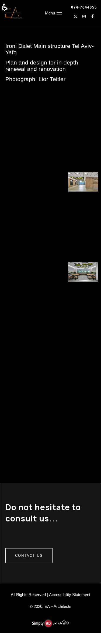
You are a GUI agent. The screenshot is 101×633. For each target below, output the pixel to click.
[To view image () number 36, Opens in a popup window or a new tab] (18, 362)
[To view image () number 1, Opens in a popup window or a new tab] (13, 98)
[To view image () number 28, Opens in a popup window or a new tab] (51, 294)
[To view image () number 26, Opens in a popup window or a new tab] (83, 272)
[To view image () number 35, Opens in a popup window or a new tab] (83, 340)
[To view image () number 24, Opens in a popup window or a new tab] (18, 272)
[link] (92, 16)
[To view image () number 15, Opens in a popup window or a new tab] (18, 204)
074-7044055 (84, 7)
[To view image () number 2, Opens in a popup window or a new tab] (13, 116)
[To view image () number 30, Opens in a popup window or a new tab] (18, 317)
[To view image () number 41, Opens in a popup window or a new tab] (83, 385)
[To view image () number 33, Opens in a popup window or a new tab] (18, 340)
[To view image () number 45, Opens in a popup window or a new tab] (18, 430)
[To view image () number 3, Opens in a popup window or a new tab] (50, 107)
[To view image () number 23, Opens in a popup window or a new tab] (83, 249)
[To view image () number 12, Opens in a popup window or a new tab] (18, 182)
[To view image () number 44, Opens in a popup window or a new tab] (83, 407)
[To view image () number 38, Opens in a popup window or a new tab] (83, 362)
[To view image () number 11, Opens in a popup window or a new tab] (83, 159)
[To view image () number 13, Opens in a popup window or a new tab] (51, 182)
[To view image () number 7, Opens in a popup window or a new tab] (51, 136)
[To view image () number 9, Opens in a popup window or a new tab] (18, 159)
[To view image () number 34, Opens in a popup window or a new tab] (51, 340)
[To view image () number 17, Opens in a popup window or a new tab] (83, 204)
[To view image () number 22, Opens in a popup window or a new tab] (51, 249)
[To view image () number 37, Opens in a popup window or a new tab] (51, 362)
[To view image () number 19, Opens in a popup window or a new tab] (51, 227)
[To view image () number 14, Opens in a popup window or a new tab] (83, 182)
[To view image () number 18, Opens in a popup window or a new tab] (18, 227)
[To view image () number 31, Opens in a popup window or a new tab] (51, 317)
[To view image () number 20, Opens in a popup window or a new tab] (83, 227)
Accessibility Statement (69, 594)
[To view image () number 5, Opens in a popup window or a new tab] (88, 116)
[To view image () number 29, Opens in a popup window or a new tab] (83, 294)
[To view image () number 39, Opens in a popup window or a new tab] (18, 385)
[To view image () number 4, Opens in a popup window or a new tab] (88, 98)
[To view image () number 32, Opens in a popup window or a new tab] (83, 317)
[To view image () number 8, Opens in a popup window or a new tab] (83, 136)
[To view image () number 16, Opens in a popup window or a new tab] (51, 204)
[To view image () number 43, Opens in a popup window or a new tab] (51, 407)
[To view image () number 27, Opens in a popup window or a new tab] (18, 294)
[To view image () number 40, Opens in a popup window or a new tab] (51, 385)
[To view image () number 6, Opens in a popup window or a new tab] (18, 136)
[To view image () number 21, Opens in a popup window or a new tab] (18, 249)
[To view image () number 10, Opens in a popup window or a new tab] (51, 159)
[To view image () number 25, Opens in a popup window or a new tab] (51, 272)
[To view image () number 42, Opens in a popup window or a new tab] (18, 407)
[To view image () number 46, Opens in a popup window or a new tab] (51, 430)
